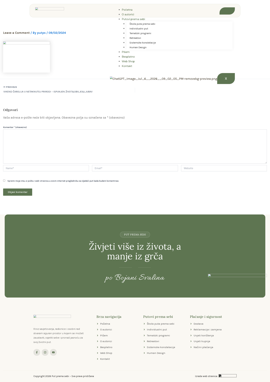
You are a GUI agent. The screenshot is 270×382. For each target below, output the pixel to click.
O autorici (128, 14)
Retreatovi (135, 37)
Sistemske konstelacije (143, 42)
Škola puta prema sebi (142, 23)
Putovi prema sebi (133, 19)
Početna (127, 9)
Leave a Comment (16, 33)
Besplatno (128, 56)
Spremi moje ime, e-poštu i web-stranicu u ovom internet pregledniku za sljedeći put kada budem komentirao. (63, 181)
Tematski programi (140, 33)
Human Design (138, 47)
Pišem (126, 52)
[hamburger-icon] (227, 11)
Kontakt (127, 66)
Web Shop (128, 61)
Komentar (15, 127)
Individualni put (139, 28)
